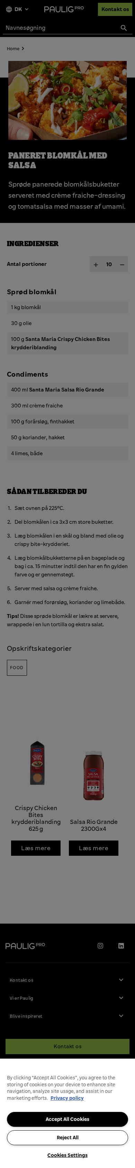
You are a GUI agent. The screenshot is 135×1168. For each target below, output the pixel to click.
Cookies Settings (67, 1155)
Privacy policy (67, 1098)
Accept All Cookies (67, 1119)
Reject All (68, 1137)
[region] (67, 1113)
